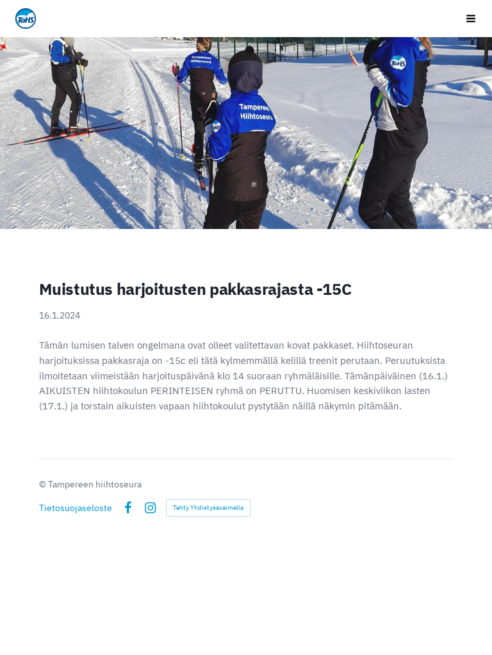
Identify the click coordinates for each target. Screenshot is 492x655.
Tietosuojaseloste (75, 507)
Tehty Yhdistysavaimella (208, 507)
